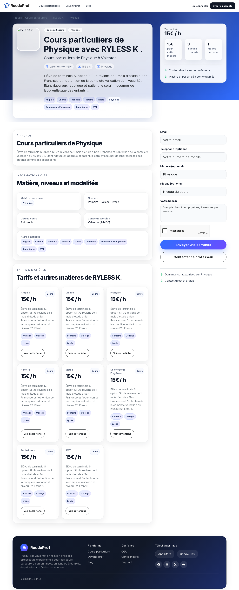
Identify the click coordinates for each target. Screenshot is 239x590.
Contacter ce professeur (193, 257)
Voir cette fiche (33, 353)
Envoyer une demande (193, 245)
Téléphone (173, 149)
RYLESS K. (57, 17)
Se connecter (200, 6)
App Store (164, 554)
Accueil (17, 17)
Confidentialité (130, 556)
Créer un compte (222, 6)
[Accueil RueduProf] (18, 5)
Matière (172, 166)
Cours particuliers (49, 5)
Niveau (171, 183)
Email (163, 131)
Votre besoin (168, 201)
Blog (88, 5)
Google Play (187, 554)
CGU (124, 551)
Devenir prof (73, 5)
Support (126, 562)
